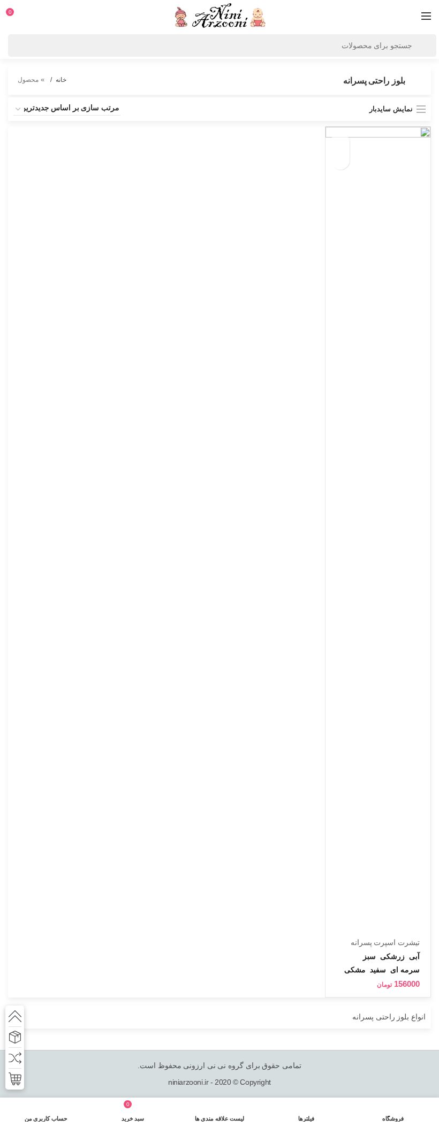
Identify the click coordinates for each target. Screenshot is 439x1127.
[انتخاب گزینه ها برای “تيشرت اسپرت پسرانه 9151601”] (340, 141)
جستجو (423, 45)
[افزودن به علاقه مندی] (340, 160)
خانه (61, 79)
